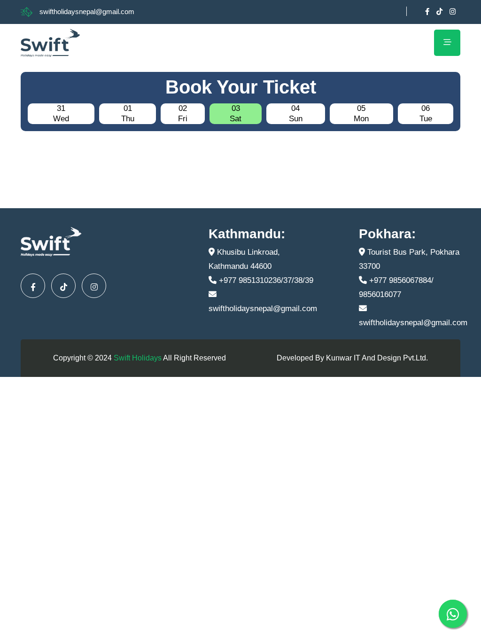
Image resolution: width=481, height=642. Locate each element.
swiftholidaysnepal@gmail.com (86, 12)
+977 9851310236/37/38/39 (265, 280)
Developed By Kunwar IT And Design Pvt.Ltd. (352, 358)
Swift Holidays (138, 358)
